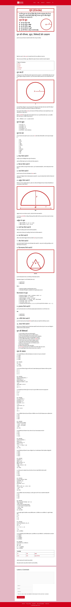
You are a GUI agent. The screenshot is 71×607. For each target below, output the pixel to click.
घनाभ (18, 555)
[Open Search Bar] (52, 2)
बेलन (27, 555)
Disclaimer (34, 603)
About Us (42, 2)
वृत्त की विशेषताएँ (19, 67)
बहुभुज (36, 553)
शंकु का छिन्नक (37, 555)
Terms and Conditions (40, 603)
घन (17, 553)
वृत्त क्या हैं (18, 63)
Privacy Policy (28, 603)
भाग (34, 135)
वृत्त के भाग (18, 66)
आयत (26, 56)
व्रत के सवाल (19, 69)
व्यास (32, 173)
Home (34, 2)
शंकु (27, 553)
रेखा (26, 110)
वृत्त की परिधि (21, 114)
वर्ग (23, 56)
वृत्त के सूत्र (19, 65)
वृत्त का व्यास (21, 346)
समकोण (36, 338)
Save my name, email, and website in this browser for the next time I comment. (33, 593)
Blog (38, 2)
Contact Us (48, 2)
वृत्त (29, 110)
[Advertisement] (35, 47)
